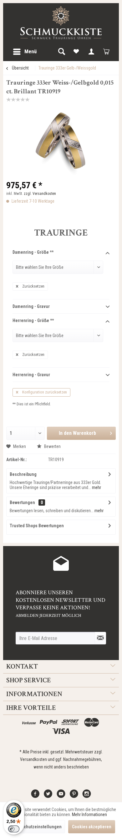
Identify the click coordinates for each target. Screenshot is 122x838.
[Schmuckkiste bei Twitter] (48, 796)
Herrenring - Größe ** (33, 320)
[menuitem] (24, 51)
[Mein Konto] (91, 51)
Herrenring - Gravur (31, 374)
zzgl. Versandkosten (40, 193)
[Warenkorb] (106, 51)
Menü (30, 51)
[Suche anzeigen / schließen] (61, 51)
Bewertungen (22, 502)
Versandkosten (33, 759)
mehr (96, 487)
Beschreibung (23, 474)
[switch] (13, 828)
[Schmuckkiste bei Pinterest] (74, 796)
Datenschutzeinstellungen (36, 826)
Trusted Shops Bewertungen (37, 525)
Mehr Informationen (89, 814)
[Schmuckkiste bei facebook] (35, 796)
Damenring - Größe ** (33, 252)
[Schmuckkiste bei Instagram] (87, 796)
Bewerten (52, 446)
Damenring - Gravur (31, 306)
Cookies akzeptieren (91, 826)
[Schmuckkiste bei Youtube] (61, 796)
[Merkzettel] (76, 51)
